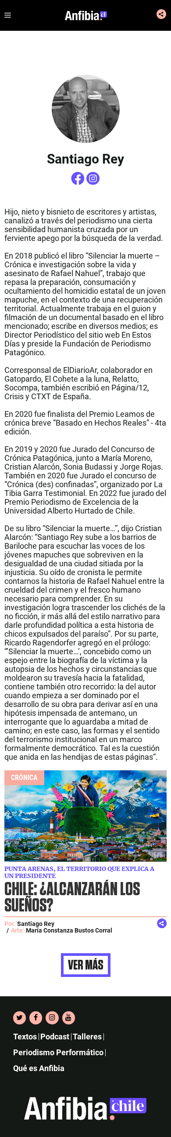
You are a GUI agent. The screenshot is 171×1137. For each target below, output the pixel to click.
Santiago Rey (35, 923)
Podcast (54, 1036)
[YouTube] (68, 1017)
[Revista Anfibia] (85, 15)
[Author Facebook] (78, 182)
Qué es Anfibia (38, 1068)
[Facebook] (35, 1017)
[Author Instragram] (93, 182)
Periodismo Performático (58, 1052)
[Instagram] (52, 1017)
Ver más (85, 965)
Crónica (24, 777)
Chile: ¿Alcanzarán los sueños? (72, 897)
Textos (25, 1036)
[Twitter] (19, 1017)
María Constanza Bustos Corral (69, 930)
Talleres (87, 1036)
